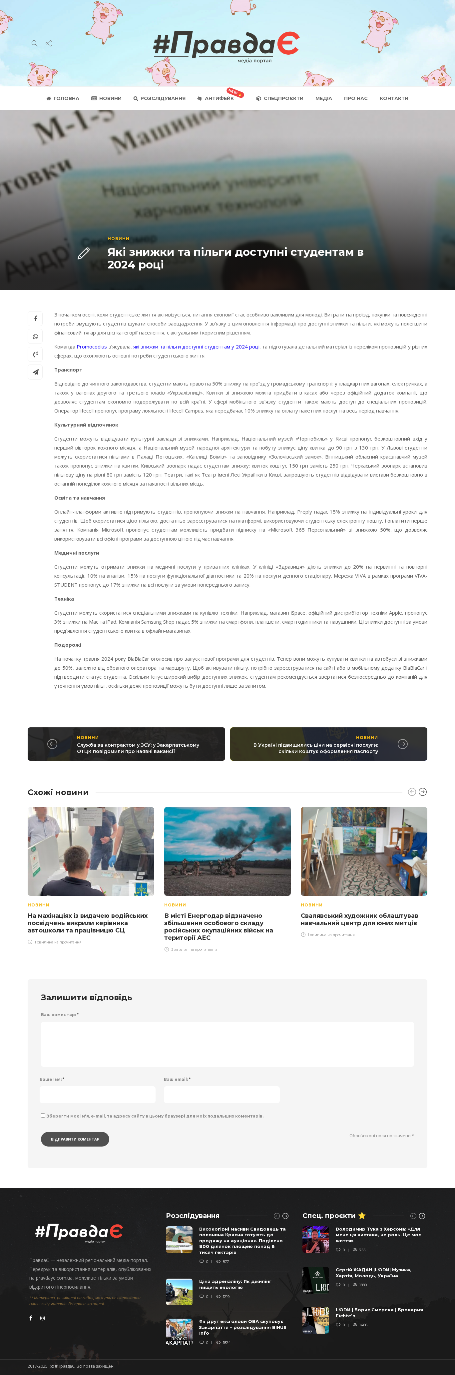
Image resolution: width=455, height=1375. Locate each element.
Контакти (394, 98)
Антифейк (219, 98)
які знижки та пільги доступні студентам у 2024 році (196, 346)
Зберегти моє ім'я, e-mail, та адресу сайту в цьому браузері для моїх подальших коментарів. (155, 1116)
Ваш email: (177, 1079)
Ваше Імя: (52, 1079)
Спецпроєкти (283, 98)
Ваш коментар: (60, 1014)
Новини (110, 98)
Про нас (356, 98)
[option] (91, 874)
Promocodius (92, 346)
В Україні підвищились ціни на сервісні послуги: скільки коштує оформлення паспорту (315, 748)
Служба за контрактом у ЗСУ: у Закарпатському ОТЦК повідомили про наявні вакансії (138, 748)
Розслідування (163, 98)
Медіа (323, 98)
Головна (66, 98)
